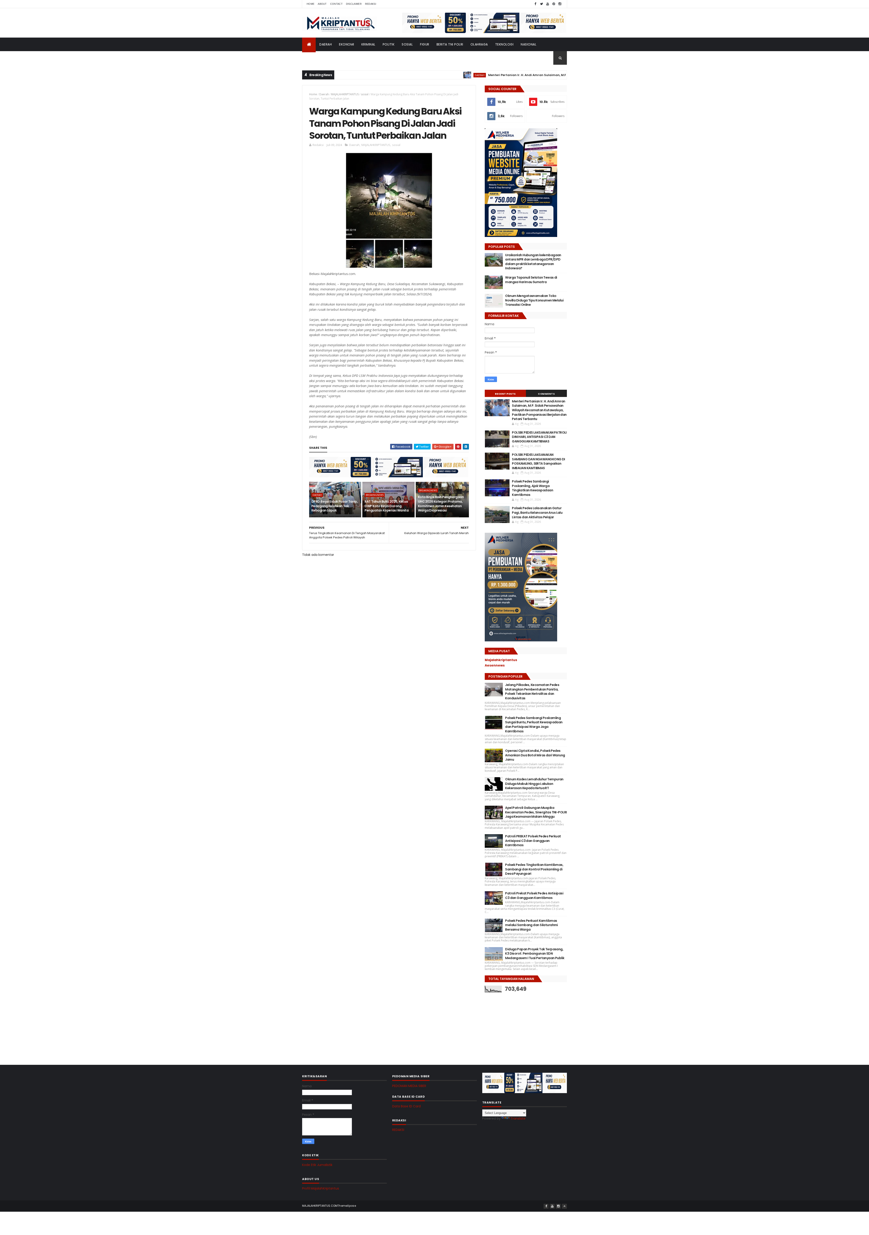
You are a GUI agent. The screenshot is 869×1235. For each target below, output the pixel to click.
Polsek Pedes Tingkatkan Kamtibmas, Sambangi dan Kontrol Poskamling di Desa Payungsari (534, 869)
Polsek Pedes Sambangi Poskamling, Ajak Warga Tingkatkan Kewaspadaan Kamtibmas (532, 488)
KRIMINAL (368, 44)
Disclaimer (354, 3)
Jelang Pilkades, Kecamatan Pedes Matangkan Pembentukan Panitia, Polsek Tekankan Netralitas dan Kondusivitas (532, 691)
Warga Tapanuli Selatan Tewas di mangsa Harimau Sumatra (531, 279)
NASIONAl (528, 44)
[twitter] (541, 4)
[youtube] (547, 4)
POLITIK (389, 44)
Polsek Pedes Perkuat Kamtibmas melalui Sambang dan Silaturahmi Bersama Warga (531, 925)
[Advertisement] (519, 1025)
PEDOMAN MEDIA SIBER (409, 1086)
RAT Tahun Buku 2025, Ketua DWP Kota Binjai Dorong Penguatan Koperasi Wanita (386, 506)
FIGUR (424, 44)
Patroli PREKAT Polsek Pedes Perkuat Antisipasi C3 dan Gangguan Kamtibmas (533, 840)
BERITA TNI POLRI (450, 44)
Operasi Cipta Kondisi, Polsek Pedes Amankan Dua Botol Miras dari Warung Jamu (535, 755)
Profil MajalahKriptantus (320, 1188)
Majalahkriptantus (501, 660)
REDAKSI (398, 1130)
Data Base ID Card (406, 1106)
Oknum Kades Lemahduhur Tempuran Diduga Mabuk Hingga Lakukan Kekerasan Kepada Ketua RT (534, 783)
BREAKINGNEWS (375, 495)
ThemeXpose (346, 1206)
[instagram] (559, 4)
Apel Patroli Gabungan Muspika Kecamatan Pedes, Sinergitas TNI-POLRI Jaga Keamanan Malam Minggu (536, 812)
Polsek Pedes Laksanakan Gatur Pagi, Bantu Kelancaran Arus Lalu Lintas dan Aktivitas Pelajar (537, 512)
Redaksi (370, 3)
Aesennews (495, 665)
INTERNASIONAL (318, 58)
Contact (336, 3)
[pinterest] (553, 4)
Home (310, 3)
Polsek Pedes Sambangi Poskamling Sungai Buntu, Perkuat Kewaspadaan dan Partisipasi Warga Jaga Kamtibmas (534, 724)
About (322, 3)
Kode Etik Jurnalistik (317, 1165)
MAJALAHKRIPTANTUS (345, 94)
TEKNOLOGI (504, 44)
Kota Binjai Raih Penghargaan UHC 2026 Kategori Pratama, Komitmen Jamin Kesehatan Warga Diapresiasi (441, 504)
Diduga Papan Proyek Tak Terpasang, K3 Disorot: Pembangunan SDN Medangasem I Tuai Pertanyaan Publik (534, 953)
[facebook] (535, 4)
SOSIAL (407, 44)
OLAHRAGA (479, 44)
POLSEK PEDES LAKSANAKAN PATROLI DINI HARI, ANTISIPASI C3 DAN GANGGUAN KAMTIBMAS (539, 437)
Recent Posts (505, 394)
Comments (546, 394)
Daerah (324, 94)
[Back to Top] (564, 1206)
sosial (364, 94)
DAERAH (325, 44)
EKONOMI (346, 44)
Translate (518, 1118)
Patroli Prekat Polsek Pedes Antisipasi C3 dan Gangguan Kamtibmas (534, 895)
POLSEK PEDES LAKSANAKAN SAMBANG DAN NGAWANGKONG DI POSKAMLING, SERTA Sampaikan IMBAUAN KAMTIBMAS (538, 461)
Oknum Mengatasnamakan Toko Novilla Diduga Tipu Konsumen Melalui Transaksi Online (534, 300)
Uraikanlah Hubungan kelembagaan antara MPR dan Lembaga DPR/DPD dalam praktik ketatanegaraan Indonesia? (533, 262)
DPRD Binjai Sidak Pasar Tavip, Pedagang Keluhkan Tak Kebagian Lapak (334, 506)
